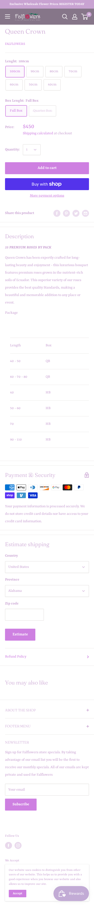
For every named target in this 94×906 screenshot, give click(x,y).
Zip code (12, 603)
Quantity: (12, 149)
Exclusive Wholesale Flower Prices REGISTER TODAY (47, 4)
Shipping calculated (38, 133)
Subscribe (21, 804)
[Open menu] (7, 16)
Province (12, 580)
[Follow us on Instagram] (18, 845)
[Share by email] (85, 213)
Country (11, 556)
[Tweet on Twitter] (75, 213)
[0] (85, 17)
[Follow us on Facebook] (8, 845)
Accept (17, 893)
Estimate (20, 634)
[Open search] (65, 16)
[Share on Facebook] (56, 213)
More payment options (47, 196)
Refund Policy (15, 657)
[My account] (74, 16)
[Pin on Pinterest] (66, 213)
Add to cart (47, 168)
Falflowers (15, 44)
